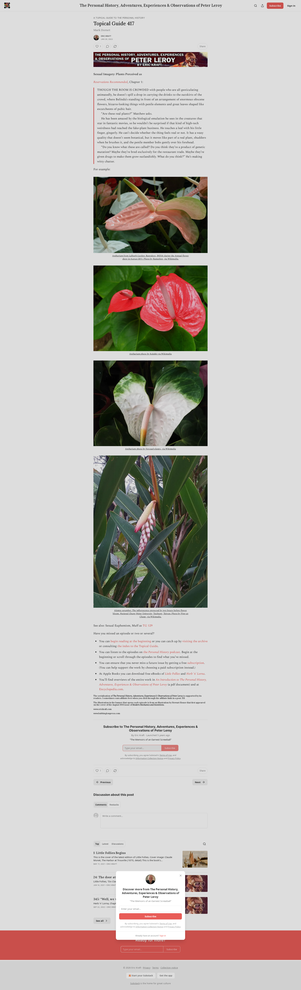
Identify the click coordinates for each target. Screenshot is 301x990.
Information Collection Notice (149, 926)
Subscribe (150, 916)
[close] (180, 875)
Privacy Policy (174, 926)
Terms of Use (166, 923)
